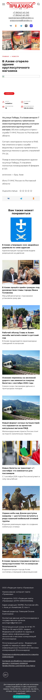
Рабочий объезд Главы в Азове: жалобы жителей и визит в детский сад (20, 335)
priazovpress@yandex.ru (21, 20)
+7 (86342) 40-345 (21, 12)
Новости (9, 93)
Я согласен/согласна (21, 697)
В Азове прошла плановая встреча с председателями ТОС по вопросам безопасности (20, 563)
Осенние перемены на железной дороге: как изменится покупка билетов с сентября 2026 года (19, 380)
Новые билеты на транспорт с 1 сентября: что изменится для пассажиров (18, 470)
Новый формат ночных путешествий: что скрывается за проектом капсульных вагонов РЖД (21, 425)
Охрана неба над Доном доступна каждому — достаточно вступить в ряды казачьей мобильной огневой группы (20, 517)
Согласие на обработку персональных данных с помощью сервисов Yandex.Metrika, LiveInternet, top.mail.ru (18, 663)
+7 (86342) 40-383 (21, 15)
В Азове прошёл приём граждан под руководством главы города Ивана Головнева (21, 290)
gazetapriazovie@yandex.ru (21, 18)
